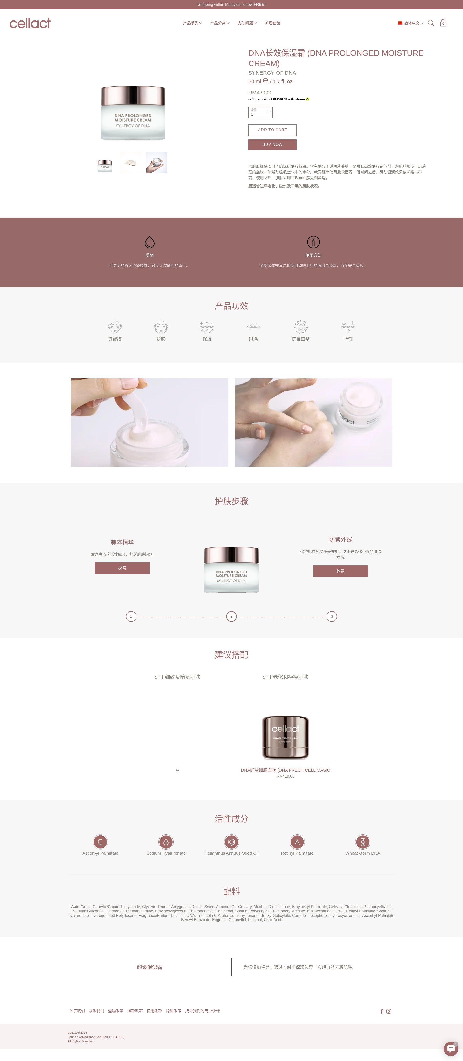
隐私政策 (173, 1011)
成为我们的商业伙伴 (202, 1011)
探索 (122, 568)
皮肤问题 (245, 23)
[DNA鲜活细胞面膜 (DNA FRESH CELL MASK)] (286, 726)
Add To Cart (272, 130)
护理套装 (272, 23)
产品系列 (190, 23)
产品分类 (218, 23)
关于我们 (77, 1011)
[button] (411, 23)
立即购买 (272, 145)
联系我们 (96, 1011)
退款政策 (135, 1011)
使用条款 (154, 1011)
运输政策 (115, 1011)
